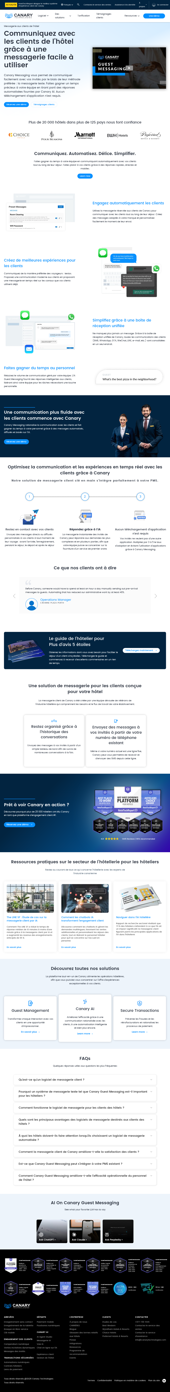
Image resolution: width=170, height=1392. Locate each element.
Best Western (108, 1326)
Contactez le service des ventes (97, 5)
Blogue (73, 1329)
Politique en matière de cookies (130, 1381)
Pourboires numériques (48, 1326)
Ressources (75, 1347)
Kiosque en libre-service (16, 1329)
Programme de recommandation (78, 1352)
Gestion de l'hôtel (45, 1358)
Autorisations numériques (16, 1362)
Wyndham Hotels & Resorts (115, 1329)
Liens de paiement (13, 1369)
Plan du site (154, 1381)
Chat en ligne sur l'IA (47, 1348)
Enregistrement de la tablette (18, 1326)
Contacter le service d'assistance (145, 1334)
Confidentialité (104, 1381)
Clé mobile (9, 1333)
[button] (67, 4)
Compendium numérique (16, 1344)
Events (73, 1358)
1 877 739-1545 (142, 1322)
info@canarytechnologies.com (150, 1340)
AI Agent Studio (44, 1337)
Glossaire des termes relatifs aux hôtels (84, 1334)
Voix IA (40, 1344)
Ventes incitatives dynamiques (19, 1348)
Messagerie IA (44, 1341)
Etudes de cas (109, 1322)
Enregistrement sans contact (18, 1322)
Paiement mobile (45, 1322)
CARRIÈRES (75, 1326)
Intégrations (76, 1344)
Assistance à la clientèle (125, 5)
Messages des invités (14, 1351)
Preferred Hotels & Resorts (115, 1336)
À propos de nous (78, 1322)
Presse (73, 1340)
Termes (91, 1381)
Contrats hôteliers (13, 1366)
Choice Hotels (109, 1333)
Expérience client (45, 1354)
